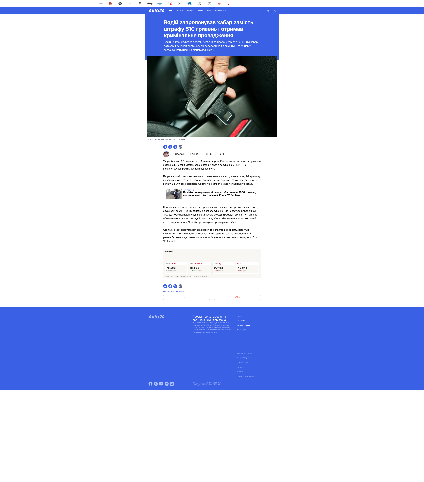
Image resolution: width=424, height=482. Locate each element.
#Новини (180, 291)
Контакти (240, 372)
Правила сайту (242, 362)
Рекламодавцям (243, 358)
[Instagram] (172, 384)
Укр (267, 10)
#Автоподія (168, 291)
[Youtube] (161, 384)
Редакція (240, 367)
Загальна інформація (244, 353)
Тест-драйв (190, 10)
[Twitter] (156, 384)
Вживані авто (220, 10)
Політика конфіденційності (246, 376)
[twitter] (175, 147)
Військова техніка (205, 10)
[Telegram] (167, 384)
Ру (275, 10)
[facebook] (170, 147)
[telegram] (165, 147)
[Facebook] (150, 384)
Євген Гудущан (177, 154)
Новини (180, 10)
